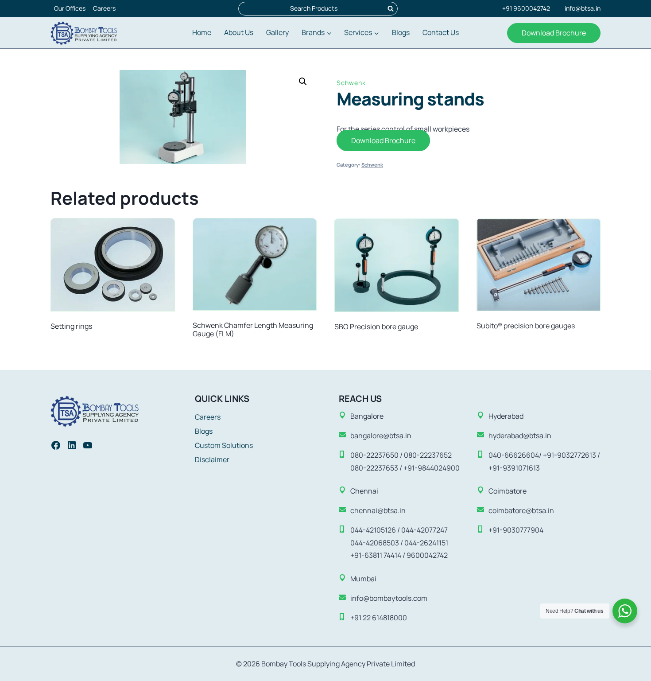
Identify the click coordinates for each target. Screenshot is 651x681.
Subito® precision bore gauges (526, 326)
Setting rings (71, 326)
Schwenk (351, 82)
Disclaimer (212, 459)
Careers (104, 8)
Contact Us (440, 32)
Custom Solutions (224, 445)
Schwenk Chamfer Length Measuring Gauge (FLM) (253, 329)
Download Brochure (554, 33)
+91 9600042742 (526, 8)
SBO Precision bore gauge (376, 326)
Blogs (401, 32)
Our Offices (69, 8)
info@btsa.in (583, 8)
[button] (303, 82)
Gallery (277, 32)
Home (201, 32)
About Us (238, 32)
